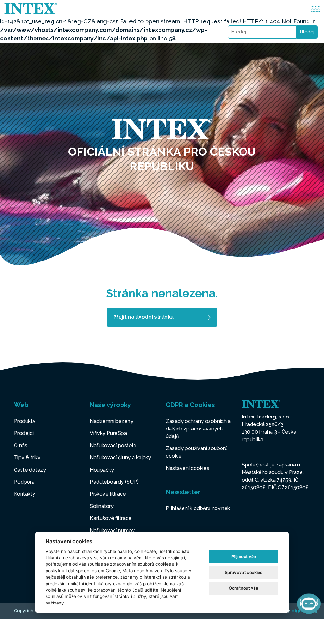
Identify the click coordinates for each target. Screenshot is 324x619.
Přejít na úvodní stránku (143, 317)
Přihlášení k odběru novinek (198, 508)
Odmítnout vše (243, 588)
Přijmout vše (243, 556)
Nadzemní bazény (111, 421)
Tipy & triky (27, 457)
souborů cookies (154, 564)
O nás (20, 445)
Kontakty (24, 494)
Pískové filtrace (108, 494)
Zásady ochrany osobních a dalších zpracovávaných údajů (198, 428)
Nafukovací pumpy (112, 530)
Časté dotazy (30, 470)
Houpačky (102, 470)
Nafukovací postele (113, 445)
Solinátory (102, 506)
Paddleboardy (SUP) (114, 482)
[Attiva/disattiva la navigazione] (315, 9)
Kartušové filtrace (111, 518)
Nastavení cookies (187, 468)
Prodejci (24, 433)
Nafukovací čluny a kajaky (120, 457)
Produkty (24, 421)
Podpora (24, 482)
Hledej (307, 32)
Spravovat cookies (243, 572)
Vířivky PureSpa (108, 433)
